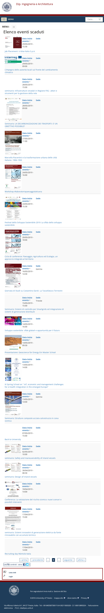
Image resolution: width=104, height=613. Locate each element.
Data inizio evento (27, 39)
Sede (38, 38)
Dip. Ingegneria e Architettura (34, 4)
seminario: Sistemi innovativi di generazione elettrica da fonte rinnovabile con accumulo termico (33, 533)
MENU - (6, 26)
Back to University (13, 439)
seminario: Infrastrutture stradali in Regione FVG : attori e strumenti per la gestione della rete (31, 92)
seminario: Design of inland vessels (21, 476)
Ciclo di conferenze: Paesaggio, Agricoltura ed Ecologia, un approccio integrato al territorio (31, 257)
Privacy (84, 598)
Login (11, 576)
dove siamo (72, 598)
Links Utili (12, 573)
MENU (11, 19)
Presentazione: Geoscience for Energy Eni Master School (30, 352)
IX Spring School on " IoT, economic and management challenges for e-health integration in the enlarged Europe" (34, 385)
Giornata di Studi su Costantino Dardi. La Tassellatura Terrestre (33, 290)
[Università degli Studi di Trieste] (7, 11)
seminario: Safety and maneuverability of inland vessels (30, 458)
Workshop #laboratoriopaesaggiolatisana (23, 191)
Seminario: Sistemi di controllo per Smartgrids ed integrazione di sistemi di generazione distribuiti (34, 310)
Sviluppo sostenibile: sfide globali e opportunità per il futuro (32, 330)
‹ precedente (37, 560)
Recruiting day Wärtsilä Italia (18, 553)
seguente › (68, 560)
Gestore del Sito (60, 591)
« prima (23, 560)
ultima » (81, 560)
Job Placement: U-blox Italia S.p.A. (20, 51)
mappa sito (58, 598)
